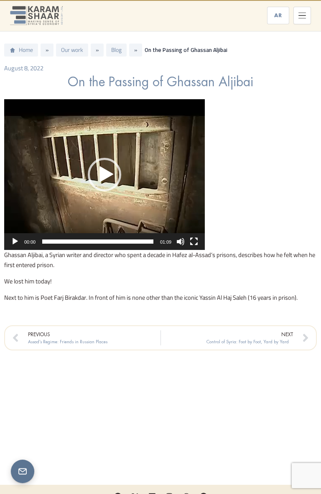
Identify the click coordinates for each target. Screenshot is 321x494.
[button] (104, 174)
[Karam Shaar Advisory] (36, 15)
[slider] (97, 241)
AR (278, 15)
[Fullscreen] (194, 241)
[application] (104, 174)
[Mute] (180, 241)
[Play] (15, 241)
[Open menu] (302, 15)
